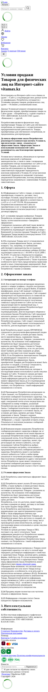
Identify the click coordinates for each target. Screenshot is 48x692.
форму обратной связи (26, 564)
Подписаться (31, 667)
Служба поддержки (18, 638)
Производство (16, 631)
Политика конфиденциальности (31, 655)
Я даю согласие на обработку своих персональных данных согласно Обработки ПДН (18, 671)
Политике (6, 674)
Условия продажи (8, 655)
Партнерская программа (11, 633)
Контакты (5, 638)
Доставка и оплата (31, 631)
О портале (12, 51)
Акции (4, 51)
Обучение (21, 51)
